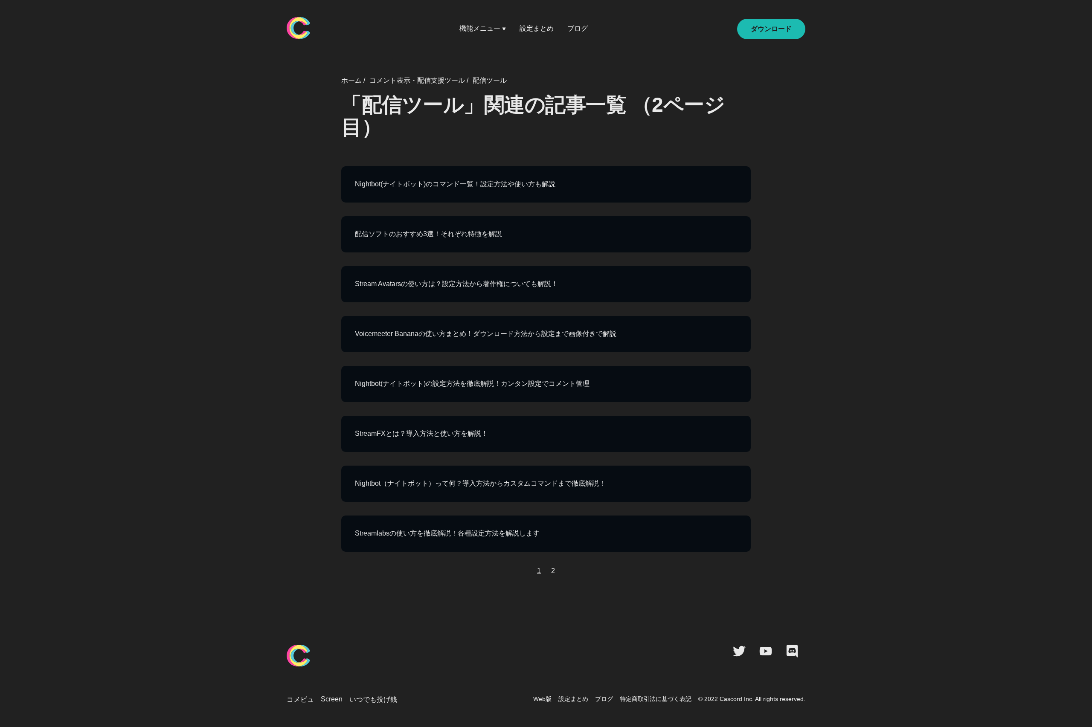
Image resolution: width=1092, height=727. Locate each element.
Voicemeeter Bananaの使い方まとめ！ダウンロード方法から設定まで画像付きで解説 (485, 333)
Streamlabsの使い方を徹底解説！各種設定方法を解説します (447, 533)
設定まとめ (537, 28)
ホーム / (353, 80)
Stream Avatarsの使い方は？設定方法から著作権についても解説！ (456, 283)
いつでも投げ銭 (373, 699)
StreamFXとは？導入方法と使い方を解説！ (421, 433)
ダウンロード (771, 28)
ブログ (577, 28)
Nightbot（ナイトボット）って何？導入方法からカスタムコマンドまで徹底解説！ (480, 483)
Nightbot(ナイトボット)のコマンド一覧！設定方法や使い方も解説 (455, 184)
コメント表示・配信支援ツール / (418, 80)
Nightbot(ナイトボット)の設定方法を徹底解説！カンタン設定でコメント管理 (472, 383)
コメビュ (300, 699)
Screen (332, 699)
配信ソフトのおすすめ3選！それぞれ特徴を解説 (428, 234)
